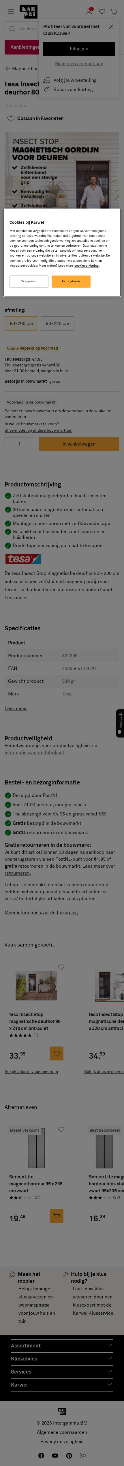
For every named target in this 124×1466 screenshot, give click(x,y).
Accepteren (71, 281)
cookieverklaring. (86, 265)
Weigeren (29, 281)
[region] (62, 252)
